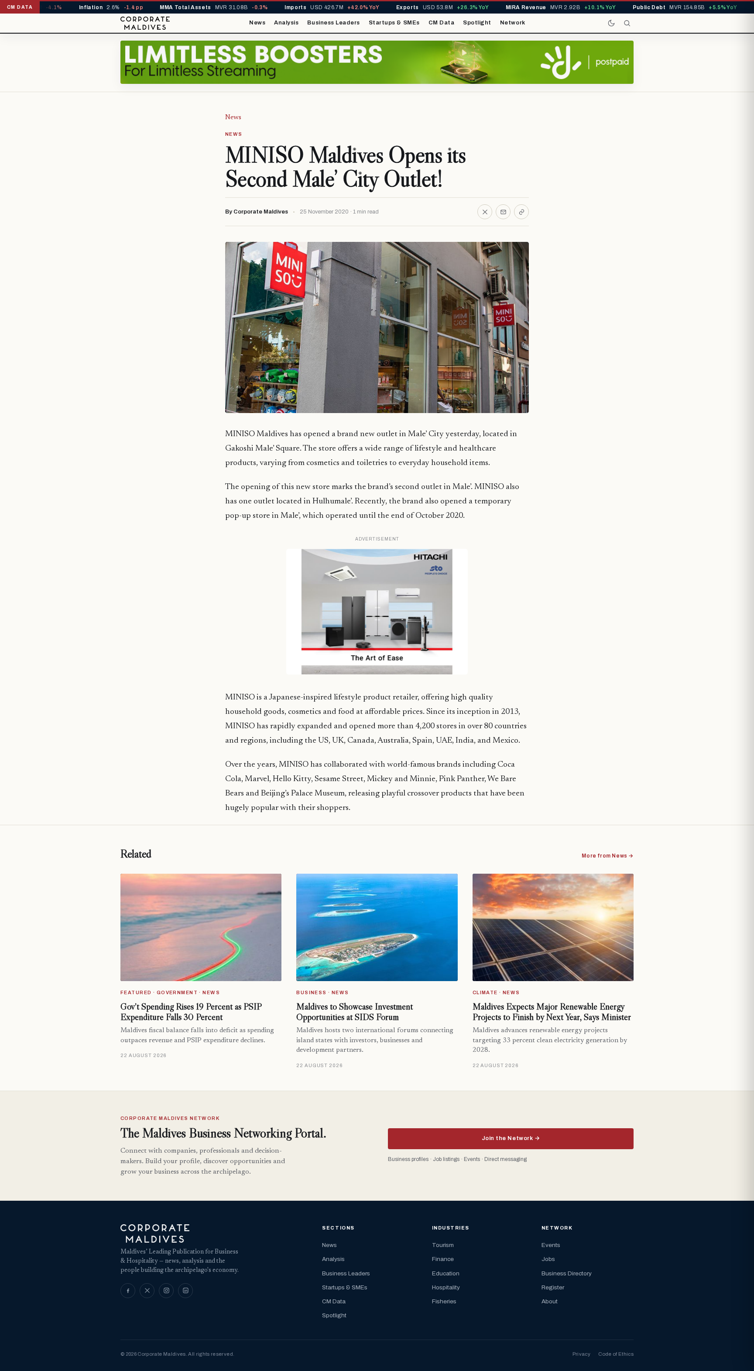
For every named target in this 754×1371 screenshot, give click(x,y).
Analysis (286, 23)
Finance (443, 1259)
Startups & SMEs (394, 23)
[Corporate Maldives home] (145, 23)
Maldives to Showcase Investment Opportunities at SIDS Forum (354, 1012)
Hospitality (446, 1287)
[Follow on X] (147, 1290)
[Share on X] (484, 211)
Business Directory (567, 1273)
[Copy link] (521, 211)
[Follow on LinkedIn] (185, 1290)
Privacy (581, 1354)
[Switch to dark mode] (611, 23)
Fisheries (444, 1301)
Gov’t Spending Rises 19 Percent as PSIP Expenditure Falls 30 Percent (190, 1012)
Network (512, 23)
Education (445, 1273)
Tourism (443, 1245)
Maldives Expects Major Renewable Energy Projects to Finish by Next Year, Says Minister (552, 1012)
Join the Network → (511, 1138)
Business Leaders (333, 23)
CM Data (441, 23)
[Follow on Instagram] (166, 1290)
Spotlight (477, 23)
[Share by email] (503, 211)
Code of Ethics (616, 1354)
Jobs (548, 1259)
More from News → (608, 856)
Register (553, 1287)
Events (551, 1245)
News (257, 23)
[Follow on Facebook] (127, 1290)
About (550, 1301)
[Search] (627, 23)
